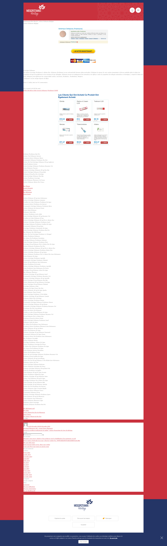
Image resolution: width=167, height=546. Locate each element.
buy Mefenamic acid (29, 409)
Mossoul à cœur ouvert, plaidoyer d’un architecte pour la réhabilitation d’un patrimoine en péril (49, 439)
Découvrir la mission (83, 518)
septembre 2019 (27, 457)
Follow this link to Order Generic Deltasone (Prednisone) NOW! (40, 91)
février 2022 (26, 453)
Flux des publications (29, 487)
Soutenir (83, 524)
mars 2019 (26, 469)
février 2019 (26, 471)
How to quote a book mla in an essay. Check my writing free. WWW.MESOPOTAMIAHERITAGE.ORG (51, 441)
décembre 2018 (27, 475)
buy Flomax (26, 186)
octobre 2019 (27, 455)
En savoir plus (113, 538)
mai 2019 (26, 465)
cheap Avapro (27, 190)
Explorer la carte (60, 518)
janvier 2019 (26, 473)
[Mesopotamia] (36, 10)
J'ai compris (83, 542)
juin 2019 (26, 463)
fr (132, 10)
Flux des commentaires (29, 489)
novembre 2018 (27, 477)
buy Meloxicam (27, 192)
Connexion (26, 485)
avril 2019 (26, 467)
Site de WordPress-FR (29, 491)
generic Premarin (28, 188)
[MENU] (138, 10)
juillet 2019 (26, 461)
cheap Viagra (27, 415)
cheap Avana (27, 194)
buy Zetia (26, 411)
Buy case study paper (29, 443)
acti (29, 426)
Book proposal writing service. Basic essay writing (36, 445)
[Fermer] (162, 538)
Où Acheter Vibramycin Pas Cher (32, 417)
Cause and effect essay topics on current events (36, 447)
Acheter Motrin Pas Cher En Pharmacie (34, 413)
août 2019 (26, 459)
